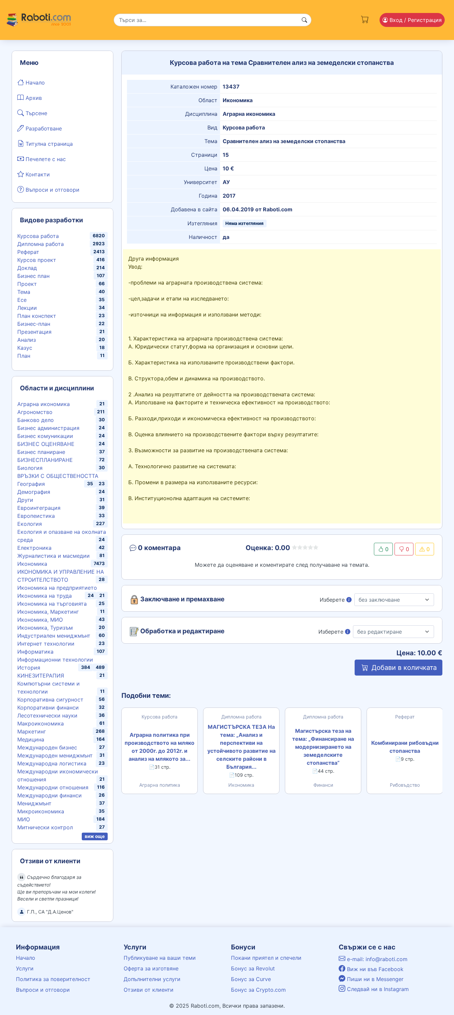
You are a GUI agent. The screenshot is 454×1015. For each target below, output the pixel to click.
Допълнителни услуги (152, 979)
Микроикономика (40, 811)
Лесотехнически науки (47, 715)
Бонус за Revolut (253, 968)
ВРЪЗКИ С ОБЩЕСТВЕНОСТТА (57, 476)
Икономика (32, 563)
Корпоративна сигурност (50, 699)
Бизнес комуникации (45, 436)
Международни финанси (49, 795)
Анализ (26, 339)
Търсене (35, 113)
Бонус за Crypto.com (258, 989)
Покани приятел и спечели (266, 957)
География (31, 484)
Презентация (34, 331)
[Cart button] (365, 18)
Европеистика (36, 515)
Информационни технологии (55, 659)
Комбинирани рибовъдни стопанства (405, 746)
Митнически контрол (45, 827)
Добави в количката (403, 668)
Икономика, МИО (40, 619)
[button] (178, 549)
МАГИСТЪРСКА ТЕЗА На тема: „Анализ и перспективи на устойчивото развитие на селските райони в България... (241, 746)
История (28, 667)
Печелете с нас (45, 159)
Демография (33, 492)
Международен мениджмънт (55, 755)
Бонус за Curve (251, 979)
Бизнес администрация (48, 428)
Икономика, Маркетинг (48, 611)
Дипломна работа (40, 244)
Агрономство (35, 412)
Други (25, 500)
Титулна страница (48, 143)
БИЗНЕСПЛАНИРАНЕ (45, 460)
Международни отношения (52, 787)
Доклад (27, 268)
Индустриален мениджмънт (53, 635)
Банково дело (35, 420)
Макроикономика (40, 723)
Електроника (34, 547)
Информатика (35, 651)
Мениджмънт (34, 803)
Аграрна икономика (43, 404)
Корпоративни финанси (48, 707)
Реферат (28, 252)
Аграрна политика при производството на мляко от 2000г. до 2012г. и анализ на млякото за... (159, 746)
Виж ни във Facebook (374, 969)
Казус (24, 347)
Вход (415, 20)
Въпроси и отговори (51, 189)
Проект (27, 284)
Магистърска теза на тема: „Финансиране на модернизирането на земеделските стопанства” (323, 746)
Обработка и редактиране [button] (181, 631)
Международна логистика (51, 763)
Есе (22, 300)
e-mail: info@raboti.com (376, 959)
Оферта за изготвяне (151, 968)
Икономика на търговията (52, 603)
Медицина (30, 739)
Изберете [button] (333, 599)
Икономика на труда (44, 595)
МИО (23, 819)
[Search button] (304, 20)
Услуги (25, 968)
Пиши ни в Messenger (374, 979)
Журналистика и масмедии (53, 555)
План (23, 355)
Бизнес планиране (41, 452)
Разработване (43, 128)
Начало (34, 82)
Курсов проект (36, 260)
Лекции (27, 307)
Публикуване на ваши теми (160, 957)
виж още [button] (95, 836)
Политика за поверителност (53, 979)
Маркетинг (31, 731)
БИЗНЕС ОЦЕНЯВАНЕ (45, 444)
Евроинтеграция (38, 508)
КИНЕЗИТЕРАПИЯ (40, 675)
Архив (33, 98)
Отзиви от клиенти (148, 989)
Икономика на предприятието (57, 587)
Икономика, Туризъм (45, 627)
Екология (29, 523)
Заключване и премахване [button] (181, 599)
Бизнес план (33, 276)
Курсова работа (38, 236)
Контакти (37, 174)
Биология (30, 468)
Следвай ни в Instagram (377, 989)
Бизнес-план (33, 323)
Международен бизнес (47, 747)
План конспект (36, 315)
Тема (23, 292)
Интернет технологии (45, 643)
